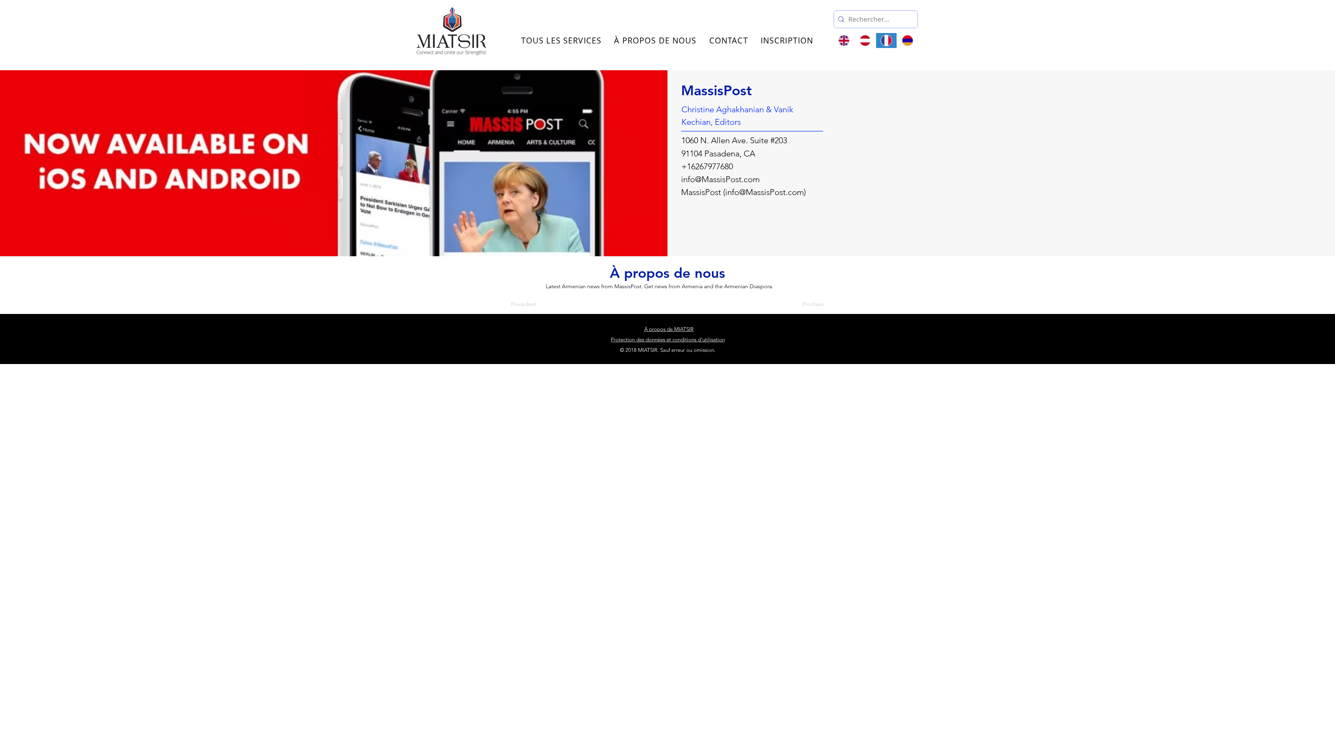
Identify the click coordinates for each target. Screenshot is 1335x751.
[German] (865, 40)
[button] (995, 17)
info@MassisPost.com (720, 179)
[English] (844, 40)
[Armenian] (907, 40)
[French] (886, 40)
